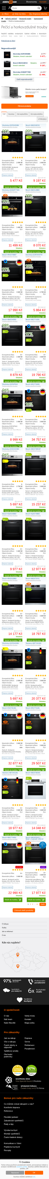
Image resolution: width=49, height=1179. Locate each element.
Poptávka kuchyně (12, 1147)
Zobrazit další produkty (23, 910)
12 (37, 904)
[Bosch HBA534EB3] (12, 345)
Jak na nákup (9, 1038)
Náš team (8, 1019)
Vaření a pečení (11, 19)
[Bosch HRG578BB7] (12, 281)
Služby (4, 928)
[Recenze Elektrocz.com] (17, 1070)
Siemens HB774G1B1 (33, 643)
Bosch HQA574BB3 (33, 514)
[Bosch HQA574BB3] (35, 539)
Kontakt (42, 2)
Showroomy (31, 2)
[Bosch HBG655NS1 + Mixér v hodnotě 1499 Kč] (35, 864)
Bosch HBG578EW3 (33, 773)
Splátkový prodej (11, 1051)
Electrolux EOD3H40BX (10, 449)
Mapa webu (29, 1023)
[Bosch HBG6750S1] (35, 604)
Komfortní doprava (12, 1107)
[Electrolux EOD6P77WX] (7, 76)
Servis (27, 1042)
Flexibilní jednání (11, 1117)
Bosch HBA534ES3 (20, 63)
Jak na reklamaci (7, 931)
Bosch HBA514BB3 (33, 190)
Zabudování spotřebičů (13, 1120)
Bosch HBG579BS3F (33, 449)
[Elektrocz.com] (8, 2)
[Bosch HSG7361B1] (12, 734)
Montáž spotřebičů (12, 1134)
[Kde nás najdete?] (24, 960)
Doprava (28, 1038)
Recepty (7, 1150)
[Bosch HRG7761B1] (35, 734)
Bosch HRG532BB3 (9, 578)
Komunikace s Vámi (12, 1143)
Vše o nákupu (10, 1042)
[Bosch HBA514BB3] (35, 216)
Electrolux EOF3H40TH (34, 255)
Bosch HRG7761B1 (33, 708)
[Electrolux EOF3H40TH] (35, 281)
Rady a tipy (9, 1124)
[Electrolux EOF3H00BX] (12, 669)
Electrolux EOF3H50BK (21, 54)
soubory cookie (21, 1167)
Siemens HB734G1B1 (10, 773)
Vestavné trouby (25, 19)
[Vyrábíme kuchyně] (24, 1000)
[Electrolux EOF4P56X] (12, 410)
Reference (8, 1111)
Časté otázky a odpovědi (10, 1046)
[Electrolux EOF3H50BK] (7, 58)
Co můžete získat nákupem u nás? (19, 1104)
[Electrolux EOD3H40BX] (12, 475)
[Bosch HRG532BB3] (12, 604)
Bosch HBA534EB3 (9, 319)
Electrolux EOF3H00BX (10, 643)
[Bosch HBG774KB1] (12, 863)
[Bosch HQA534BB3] (12, 539)
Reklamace (29, 1045)
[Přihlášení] (8, 9)
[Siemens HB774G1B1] (35, 669)
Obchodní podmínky (8, 1055)
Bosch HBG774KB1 (9, 837)
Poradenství (30, 1049)
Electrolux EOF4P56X (10, 384)
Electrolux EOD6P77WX (22, 72)
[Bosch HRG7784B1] (35, 410)
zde (34, 1177)
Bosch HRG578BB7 (9, 255)
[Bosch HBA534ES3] (7, 67)
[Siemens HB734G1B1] (12, 798)
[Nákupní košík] (46, 9)
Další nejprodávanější (24, 79)
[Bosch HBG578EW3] (35, 798)
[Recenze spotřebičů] (12, 981)
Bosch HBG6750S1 (33, 578)
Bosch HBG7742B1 (33, 319)
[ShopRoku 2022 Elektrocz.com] (24, 1080)
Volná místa (30, 1016)
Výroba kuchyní (10, 1130)
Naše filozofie (9, 1023)
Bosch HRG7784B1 (33, 384)
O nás (4, 935)
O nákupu (5, 924)
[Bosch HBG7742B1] (35, 346)
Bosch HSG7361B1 (9, 708)
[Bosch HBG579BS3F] (35, 475)
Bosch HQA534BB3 (9, 514)
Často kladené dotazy (13, 1137)
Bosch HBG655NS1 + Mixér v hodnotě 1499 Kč (34, 838)
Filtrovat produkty (24, 106)
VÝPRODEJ (42, 119)
